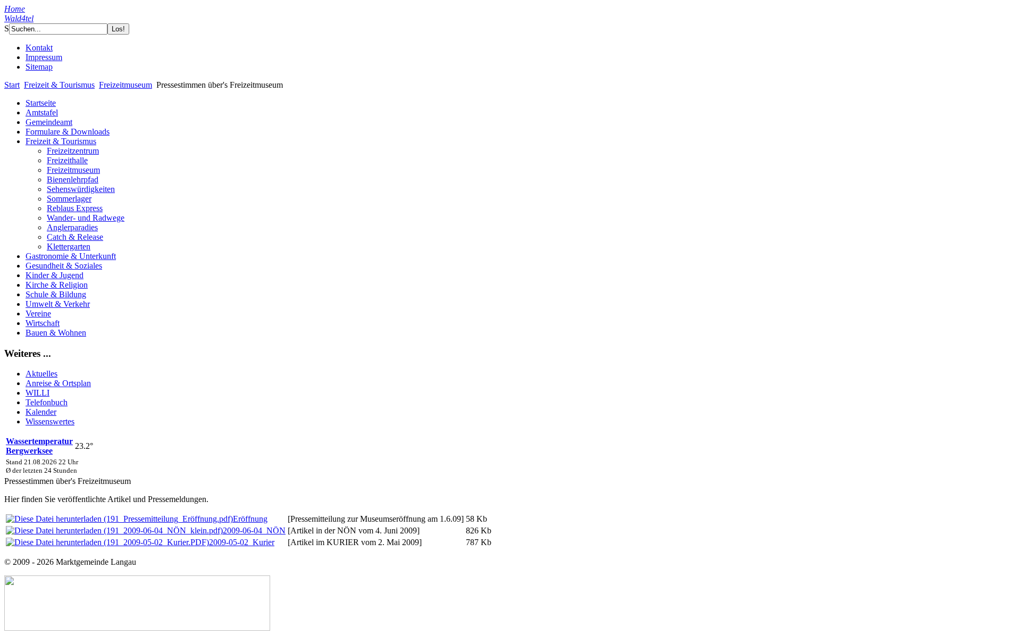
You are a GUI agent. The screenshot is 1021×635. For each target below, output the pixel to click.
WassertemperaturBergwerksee (39, 446)
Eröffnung (250, 518)
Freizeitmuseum (125, 84)
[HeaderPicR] (310, 41)
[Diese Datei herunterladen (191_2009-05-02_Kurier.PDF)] (107, 542)
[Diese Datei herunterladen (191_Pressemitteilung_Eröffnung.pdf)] (119, 518)
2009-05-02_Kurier (241, 542)
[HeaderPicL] (259, 40)
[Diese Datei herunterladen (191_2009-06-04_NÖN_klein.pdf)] (114, 530)
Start (12, 84)
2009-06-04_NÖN (254, 530)
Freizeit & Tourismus (59, 84)
